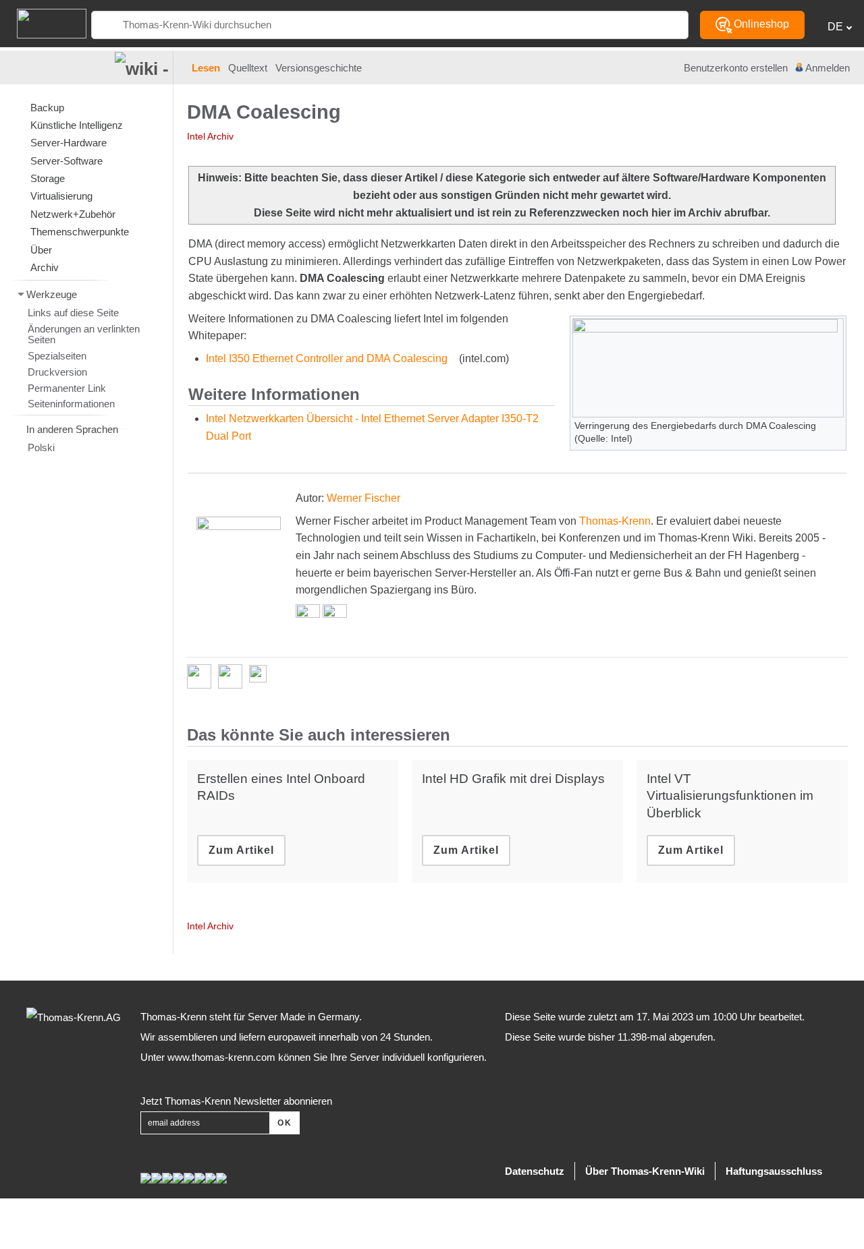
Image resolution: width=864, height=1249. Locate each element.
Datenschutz (534, 1171)
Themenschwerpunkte (79, 231)
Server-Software (66, 161)
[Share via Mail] (261, 676)
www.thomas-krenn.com (221, 1057)
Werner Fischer (363, 498)
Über (41, 250)
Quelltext (247, 68)
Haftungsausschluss (774, 1171)
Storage (47, 178)
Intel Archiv (210, 136)
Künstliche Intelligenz (76, 125)
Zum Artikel (241, 850)
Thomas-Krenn (615, 521)
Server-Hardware (68, 142)
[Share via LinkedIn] (233, 676)
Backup (47, 107)
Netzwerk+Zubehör (72, 214)
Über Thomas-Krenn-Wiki (645, 1171)
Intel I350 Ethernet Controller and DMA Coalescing (327, 358)
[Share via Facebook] (202, 676)
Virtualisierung (61, 196)
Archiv (44, 267)
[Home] (43, 22)
